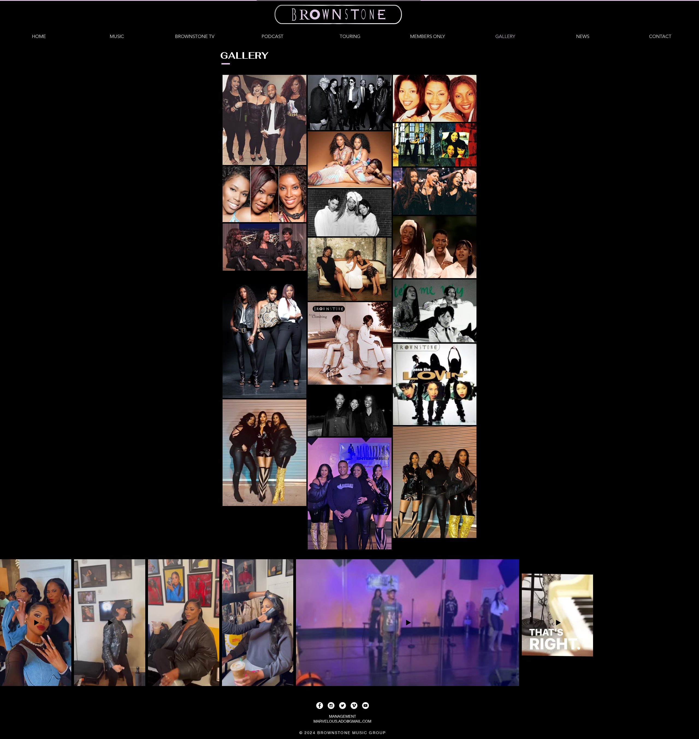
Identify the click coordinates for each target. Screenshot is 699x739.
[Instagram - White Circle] (331, 705)
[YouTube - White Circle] (365, 705)
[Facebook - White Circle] (319, 705)
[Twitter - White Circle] (342, 705)
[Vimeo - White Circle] (354, 705)
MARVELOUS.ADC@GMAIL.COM (342, 721)
